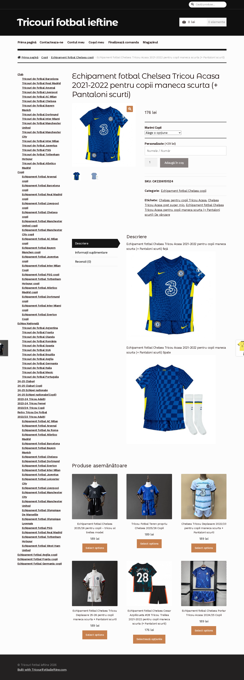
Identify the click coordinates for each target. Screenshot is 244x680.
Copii (44, 57)
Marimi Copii (153, 127)
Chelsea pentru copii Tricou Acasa (182, 200)
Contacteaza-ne (51, 42)
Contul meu (75, 42)
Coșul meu (96, 42)
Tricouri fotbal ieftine (67, 22)
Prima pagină (27, 42)
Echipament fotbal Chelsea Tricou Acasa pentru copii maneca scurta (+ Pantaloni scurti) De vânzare (184, 209)
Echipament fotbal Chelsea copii (72, 57)
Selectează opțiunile (149, 639)
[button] (130, 109)
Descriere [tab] (81, 243)
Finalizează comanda (123, 42)
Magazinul (150, 42)
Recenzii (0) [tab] (83, 261)
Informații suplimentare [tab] (91, 252)
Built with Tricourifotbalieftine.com (42, 669)
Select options (95, 548)
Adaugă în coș (174, 163)
